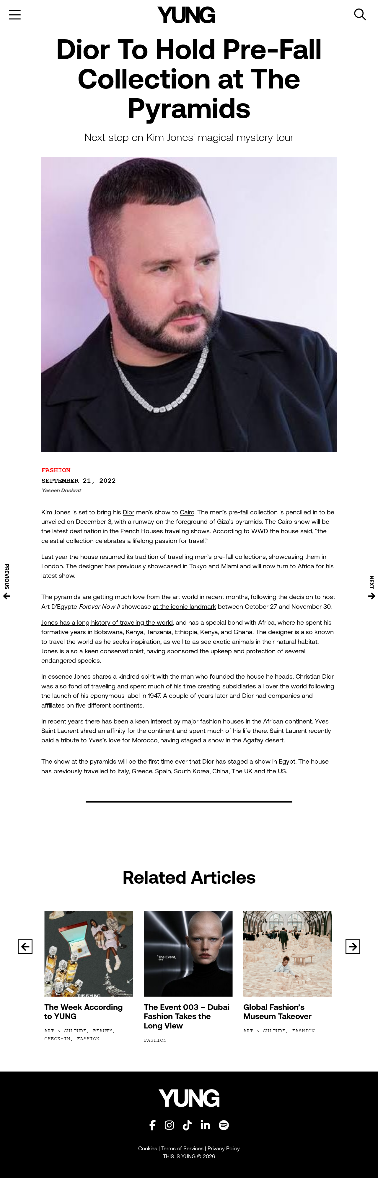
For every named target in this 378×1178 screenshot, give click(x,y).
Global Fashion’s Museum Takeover (277, 1012)
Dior (128, 512)
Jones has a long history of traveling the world (107, 622)
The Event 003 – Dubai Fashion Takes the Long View (186, 1017)
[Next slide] (353, 946)
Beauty (103, 1031)
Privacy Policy (224, 1148)
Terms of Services (182, 1148)
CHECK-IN (57, 1039)
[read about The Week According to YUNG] (89, 954)
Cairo (187, 512)
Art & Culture (65, 1031)
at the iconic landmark (184, 606)
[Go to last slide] (25, 946)
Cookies (148, 1148)
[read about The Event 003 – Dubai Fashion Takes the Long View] (189, 954)
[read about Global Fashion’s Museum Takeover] (288, 954)
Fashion (55, 470)
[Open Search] (360, 15)
